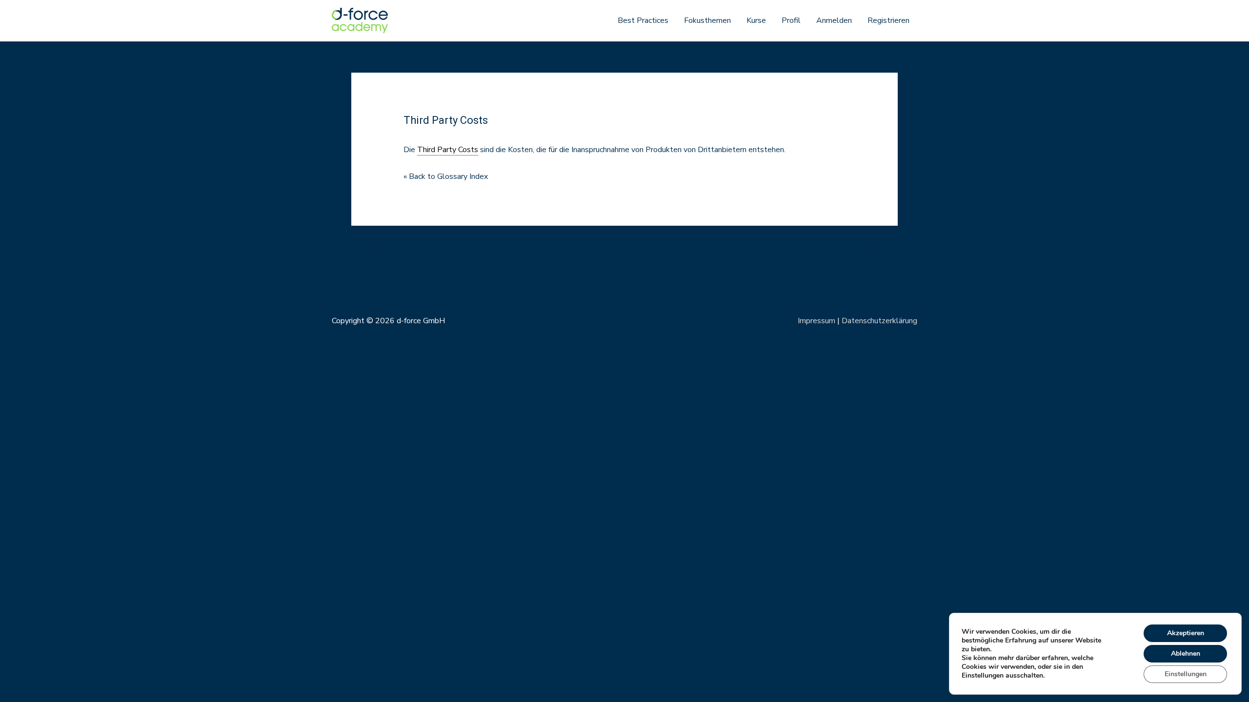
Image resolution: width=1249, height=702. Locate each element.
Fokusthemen (707, 20)
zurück (367, 250)
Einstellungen (1186, 674)
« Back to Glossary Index (445, 176)
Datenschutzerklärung (879, 320)
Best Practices (643, 20)
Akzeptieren (1185, 633)
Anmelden (834, 20)
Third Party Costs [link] (447, 149)
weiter (881, 250)
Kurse (756, 20)
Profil (791, 20)
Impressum (816, 320)
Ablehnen (1185, 653)
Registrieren (888, 20)
